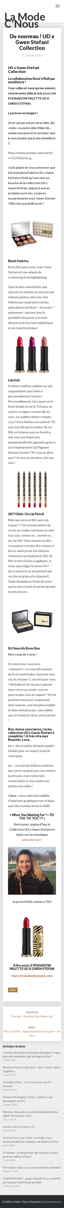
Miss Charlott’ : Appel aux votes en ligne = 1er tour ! (32, 1031)
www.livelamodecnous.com (32, 976)
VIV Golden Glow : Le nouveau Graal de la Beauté (31, 1167)
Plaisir (13, 989)
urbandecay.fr (32, 840)
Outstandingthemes (52, 1201)
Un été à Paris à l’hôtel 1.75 (19, 1126)
